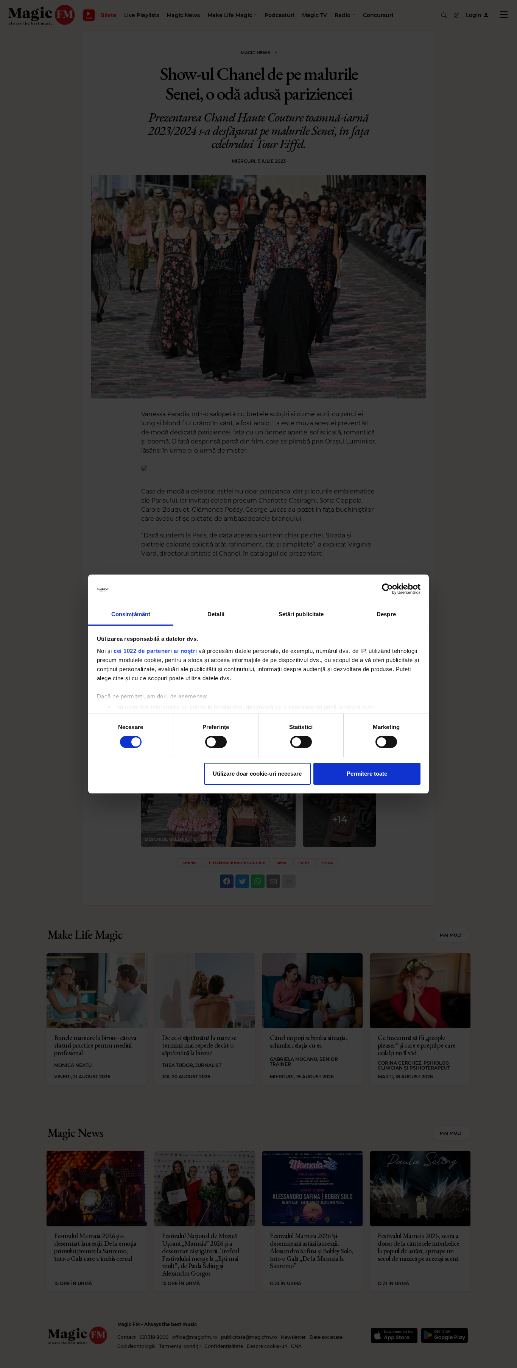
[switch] (216, 742)
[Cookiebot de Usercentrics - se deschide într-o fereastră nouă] (387, 589)
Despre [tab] (386, 614)
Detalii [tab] (215, 614)
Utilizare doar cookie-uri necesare (257, 773)
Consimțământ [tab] (130, 614)
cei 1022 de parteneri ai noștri (155, 651)
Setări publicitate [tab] (301, 614)
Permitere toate (367, 773)
